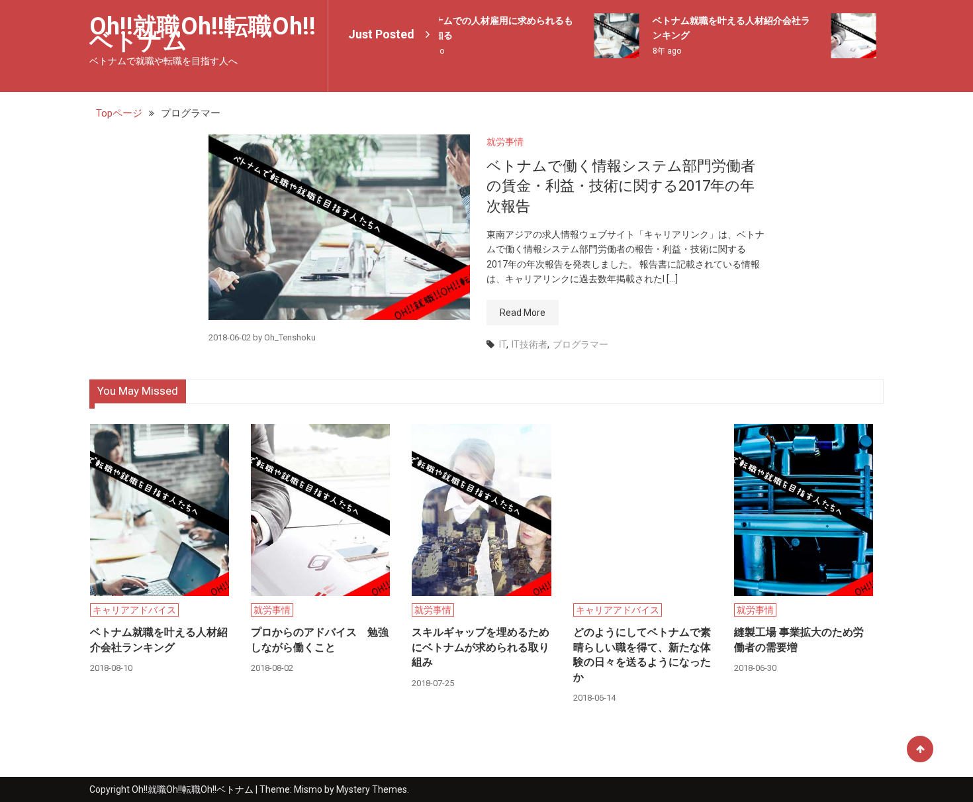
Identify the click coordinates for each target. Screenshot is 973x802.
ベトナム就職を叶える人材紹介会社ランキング (159, 639)
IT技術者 (529, 344)
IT (502, 344)
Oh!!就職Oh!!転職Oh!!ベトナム (202, 34)
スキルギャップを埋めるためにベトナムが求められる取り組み (480, 647)
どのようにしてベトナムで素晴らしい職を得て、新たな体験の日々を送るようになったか (642, 654)
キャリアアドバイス (134, 610)
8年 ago (660, 51)
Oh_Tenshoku (290, 337)
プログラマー (580, 344)
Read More (522, 312)
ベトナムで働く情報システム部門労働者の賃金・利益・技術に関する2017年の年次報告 (620, 186)
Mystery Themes (371, 789)
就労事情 (505, 141)
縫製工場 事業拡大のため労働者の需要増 (799, 639)
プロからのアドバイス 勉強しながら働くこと (320, 639)
